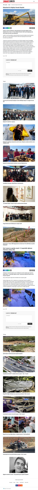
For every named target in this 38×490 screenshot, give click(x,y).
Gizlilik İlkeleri (22, 482)
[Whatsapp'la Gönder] (9, 28)
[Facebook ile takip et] (17, 485)
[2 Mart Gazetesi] (9, 1)
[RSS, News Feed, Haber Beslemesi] (21, 485)
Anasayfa (5, 4)
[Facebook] (3, 28)
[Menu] (34, 1)
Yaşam (9, 4)
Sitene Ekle (26, 482)
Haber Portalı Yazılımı (8, 488)
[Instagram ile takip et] (19, 485)
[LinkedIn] (7, 28)
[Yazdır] (11, 28)
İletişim (17, 482)
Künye (14, 482)
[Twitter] (5, 28)
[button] (30, 28)
